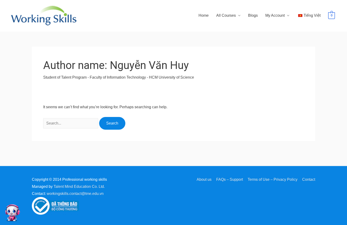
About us (204, 179)
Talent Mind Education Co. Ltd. (79, 187)
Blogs (253, 15)
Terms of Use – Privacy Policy (272, 179)
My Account (275, 15)
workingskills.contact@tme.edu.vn (75, 194)
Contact (308, 179)
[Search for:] (71, 123)
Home (204, 15)
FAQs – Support (229, 179)
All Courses (226, 15)
